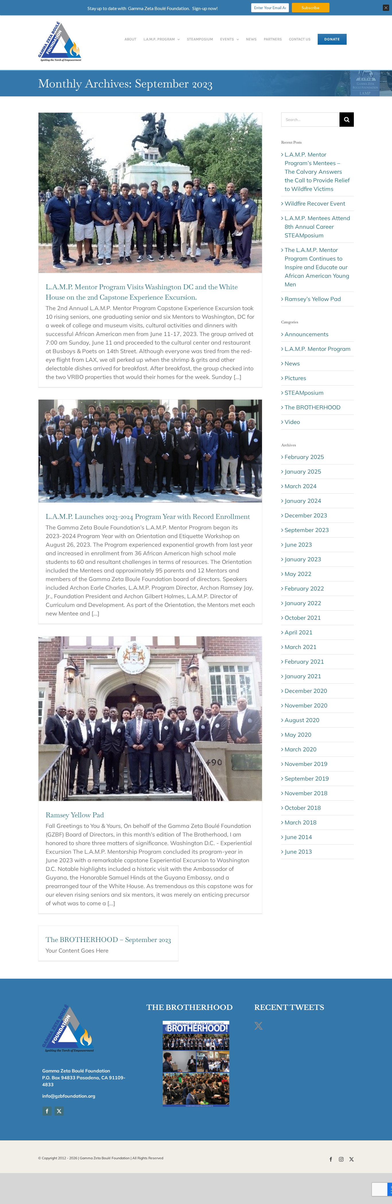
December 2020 (306, 690)
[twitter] (59, 1111)
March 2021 (301, 646)
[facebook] (47, 1111)
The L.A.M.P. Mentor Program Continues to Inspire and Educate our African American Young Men (317, 267)
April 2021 (299, 632)
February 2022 (304, 588)
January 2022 (303, 603)
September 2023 (307, 529)
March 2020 (301, 749)
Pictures (295, 378)
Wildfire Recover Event (315, 203)
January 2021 (303, 676)
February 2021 (304, 661)
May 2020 (298, 734)
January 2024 (303, 500)
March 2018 (301, 822)
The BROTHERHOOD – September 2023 (108, 939)
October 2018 (303, 807)
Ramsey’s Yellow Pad (313, 298)
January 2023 (303, 559)
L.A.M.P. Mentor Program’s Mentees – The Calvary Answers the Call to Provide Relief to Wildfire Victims (317, 171)
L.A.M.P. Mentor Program (318, 348)
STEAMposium (304, 392)
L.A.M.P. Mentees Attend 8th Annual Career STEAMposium (317, 226)
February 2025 (304, 456)
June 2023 (298, 544)
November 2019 (306, 763)
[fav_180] (68, 1005)
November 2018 (306, 793)
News (292, 363)
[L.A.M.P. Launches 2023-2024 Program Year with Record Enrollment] (150, 451)
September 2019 (307, 778)
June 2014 (298, 837)
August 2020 (302, 720)
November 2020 (306, 705)
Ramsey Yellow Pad (75, 814)
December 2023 (306, 515)
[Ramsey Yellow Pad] (150, 718)
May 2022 (298, 573)
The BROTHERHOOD (313, 407)
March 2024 (301, 486)
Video (292, 421)
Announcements (307, 334)
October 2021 (303, 617)
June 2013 (298, 851)
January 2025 (303, 471)
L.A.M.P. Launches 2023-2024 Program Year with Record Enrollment (148, 516)
